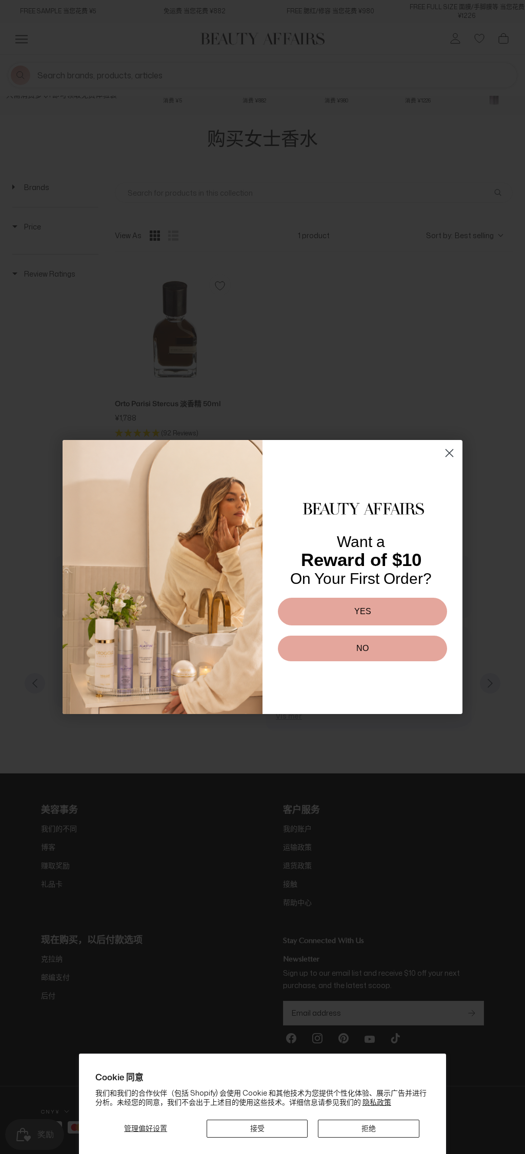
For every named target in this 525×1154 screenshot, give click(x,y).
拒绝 (368, 1128)
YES (362, 611)
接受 (257, 1128)
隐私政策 (376, 1102)
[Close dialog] (449, 453)
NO (362, 648)
